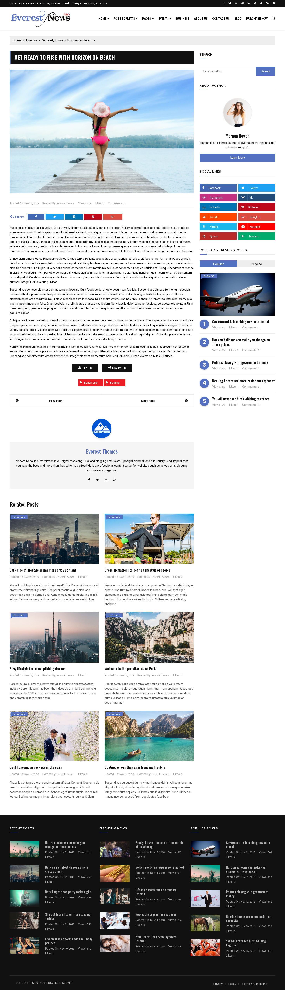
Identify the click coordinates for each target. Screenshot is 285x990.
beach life (91, 382)
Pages (146, 18)
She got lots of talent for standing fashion (68, 916)
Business (182, 18)
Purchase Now (257, 18)
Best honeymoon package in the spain (36, 767)
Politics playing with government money (240, 362)
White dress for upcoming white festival (156, 939)
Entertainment (27, 3)
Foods (41, 3)
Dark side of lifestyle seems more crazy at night (43, 570)
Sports (103, 3)
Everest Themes (65, 203)
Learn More (237, 157)
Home (13, 3)
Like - (86, 368)
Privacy (218, 983)
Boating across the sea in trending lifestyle (135, 767)
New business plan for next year (156, 914)
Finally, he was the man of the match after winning (159, 844)
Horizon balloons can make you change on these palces (241, 342)
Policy (232, 983)
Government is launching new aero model (240, 321)
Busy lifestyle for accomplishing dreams (37, 668)
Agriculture (53, 3)
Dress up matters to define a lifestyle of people (137, 570)
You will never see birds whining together (240, 398)
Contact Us (221, 18)
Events (163, 18)
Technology (90, 3)
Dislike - (118, 368)
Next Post (148, 400)
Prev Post (55, 400)
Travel (65, 3)
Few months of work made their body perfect (68, 941)
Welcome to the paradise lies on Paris (130, 668)
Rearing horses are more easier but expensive (243, 380)
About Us (201, 18)
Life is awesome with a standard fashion (156, 891)
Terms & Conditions (254, 983)
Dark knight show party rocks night (68, 892)
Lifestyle (76, 3)
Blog (238, 18)
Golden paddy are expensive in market (160, 867)
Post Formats (124, 18)
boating (115, 382)
